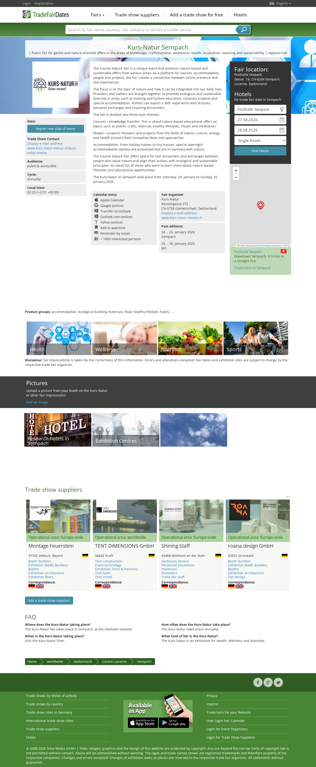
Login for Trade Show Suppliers (231, 737)
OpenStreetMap (263, 246)
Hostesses (169, 569)
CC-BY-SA (286, 246)
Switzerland (83, 661)
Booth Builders (39, 561)
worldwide (55, 661)
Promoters (169, 573)
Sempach (144, 661)
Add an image (37, 402)
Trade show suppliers (137, 15)
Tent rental (103, 577)
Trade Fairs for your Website (229, 712)
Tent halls (102, 573)
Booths (33, 569)
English (282, 3)
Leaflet (242, 246)
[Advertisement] (158, 294)
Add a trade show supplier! (49, 600)
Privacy (212, 695)
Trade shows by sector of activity (51, 695)
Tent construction (108, 561)
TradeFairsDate (46, 14)
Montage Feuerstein (51, 546)
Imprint (212, 704)
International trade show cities (50, 720)
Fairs (96, 15)
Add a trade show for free (196, 15)
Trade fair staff (172, 577)
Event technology (108, 565)
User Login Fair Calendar (226, 720)
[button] (261, 205)
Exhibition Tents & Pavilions (116, 569)
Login (27, 3)
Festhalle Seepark (248, 251)
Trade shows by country (44, 704)
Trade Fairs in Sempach (252, 268)
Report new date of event (55, 128)
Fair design (236, 577)
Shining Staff (175, 546)
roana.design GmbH (250, 546)
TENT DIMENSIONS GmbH (124, 546)
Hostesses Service (175, 561)
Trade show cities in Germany (49, 712)
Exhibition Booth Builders (48, 565)
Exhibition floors (40, 577)
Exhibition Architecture (46, 573)
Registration (43, 3)
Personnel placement (177, 565)
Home (32, 661)
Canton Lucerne (114, 661)
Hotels (240, 15)
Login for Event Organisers (227, 729)
